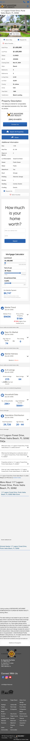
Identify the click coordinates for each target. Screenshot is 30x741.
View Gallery (16, 34)
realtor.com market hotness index (11, 327)
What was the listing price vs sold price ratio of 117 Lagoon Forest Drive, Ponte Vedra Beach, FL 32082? (14, 454)
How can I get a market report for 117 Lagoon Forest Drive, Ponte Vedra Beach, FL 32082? (14, 470)
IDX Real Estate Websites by (8, 736)
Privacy (16, 737)
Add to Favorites (8, 43)
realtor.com (25, 638)
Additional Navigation (15, 643)
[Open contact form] (28, 2)
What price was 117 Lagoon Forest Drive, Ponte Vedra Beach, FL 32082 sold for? (15, 446)
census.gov (6, 410)
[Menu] (28, 6)
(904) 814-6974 (15, 119)
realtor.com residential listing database (12, 388)
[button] (1, 26)
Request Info (23, 40)
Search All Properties (17, 132)
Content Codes (17, 477)
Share (16, 137)
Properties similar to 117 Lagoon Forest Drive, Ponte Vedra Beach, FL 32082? (14, 463)
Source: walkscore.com (6, 539)
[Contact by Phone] (24, 2)
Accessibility (5, 737)
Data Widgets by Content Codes (21, 739)
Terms (10, 737)
